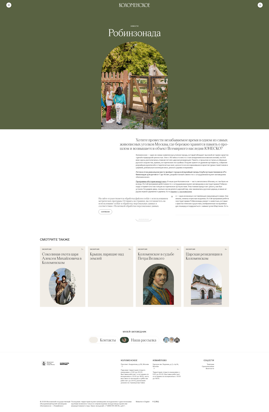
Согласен (105, 212)
